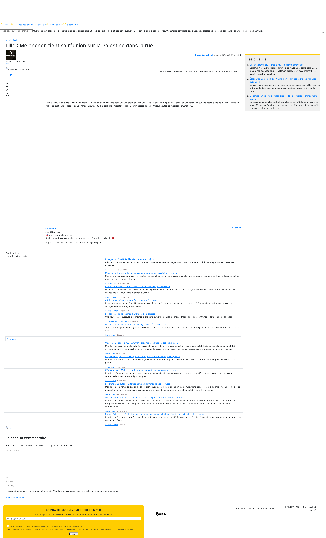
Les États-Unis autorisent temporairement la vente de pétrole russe (137, 384)
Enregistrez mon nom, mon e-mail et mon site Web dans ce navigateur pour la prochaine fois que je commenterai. (63, 491)
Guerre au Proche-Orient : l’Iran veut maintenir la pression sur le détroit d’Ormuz (143, 397)
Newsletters (56, 24)
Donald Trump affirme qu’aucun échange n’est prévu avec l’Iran (135, 324)
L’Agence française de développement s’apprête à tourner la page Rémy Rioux (142, 356)
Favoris (41, 24)
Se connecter (72, 24)
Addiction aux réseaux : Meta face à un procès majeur (131, 300)
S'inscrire (73, 534)
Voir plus (11, 339)
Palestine (236, 227)
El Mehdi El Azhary (111, 297)
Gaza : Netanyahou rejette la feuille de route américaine (276, 64)
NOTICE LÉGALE (29, 526)
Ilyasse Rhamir (110, 270)
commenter (50, 228)
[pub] (8, 427)
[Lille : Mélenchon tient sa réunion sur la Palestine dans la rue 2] (18, 68)
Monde (14, 40)
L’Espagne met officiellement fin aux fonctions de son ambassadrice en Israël (142, 370)
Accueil (8, 40)
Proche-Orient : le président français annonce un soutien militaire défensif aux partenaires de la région (154, 414)
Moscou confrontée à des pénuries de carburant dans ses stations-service (141, 273)
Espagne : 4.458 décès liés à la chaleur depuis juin (129, 259)
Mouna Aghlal (110, 367)
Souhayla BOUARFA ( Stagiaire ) (116, 321)
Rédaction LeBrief (204, 55)
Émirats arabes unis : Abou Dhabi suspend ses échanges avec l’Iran (137, 286)
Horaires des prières (23, 24)
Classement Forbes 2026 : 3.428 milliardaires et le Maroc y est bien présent (141, 343)
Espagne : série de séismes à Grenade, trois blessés (130, 314)
